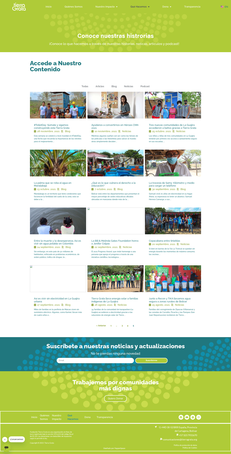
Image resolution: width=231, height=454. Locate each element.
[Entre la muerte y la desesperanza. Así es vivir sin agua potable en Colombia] (58, 221)
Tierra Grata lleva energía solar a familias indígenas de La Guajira (114, 300)
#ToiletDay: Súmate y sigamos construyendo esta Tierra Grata (51, 126)
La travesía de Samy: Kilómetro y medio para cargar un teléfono (171, 184)
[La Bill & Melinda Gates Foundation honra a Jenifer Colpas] (115, 221)
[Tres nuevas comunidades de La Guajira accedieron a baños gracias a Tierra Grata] (173, 105)
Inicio (49, 6)
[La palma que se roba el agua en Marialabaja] (58, 163)
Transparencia (192, 6)
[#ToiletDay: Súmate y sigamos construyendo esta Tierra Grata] (58, 105)
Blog (114, 86)
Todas (85, 86)
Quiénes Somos (73, 6)
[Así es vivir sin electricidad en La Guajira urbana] (58, 278)
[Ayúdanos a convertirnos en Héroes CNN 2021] (115, 105)
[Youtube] (186, 417)
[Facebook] (181, 417)
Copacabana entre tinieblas (164, 240)
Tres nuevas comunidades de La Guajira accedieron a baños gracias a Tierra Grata (172, 126)
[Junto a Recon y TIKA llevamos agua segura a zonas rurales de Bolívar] (173, 278)
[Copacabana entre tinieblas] (173, 221)
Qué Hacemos (138, 6)
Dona (165, 6)
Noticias (128, 86)
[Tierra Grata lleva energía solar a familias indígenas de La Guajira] (115, 278)
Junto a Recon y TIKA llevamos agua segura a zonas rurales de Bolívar (169, 300)
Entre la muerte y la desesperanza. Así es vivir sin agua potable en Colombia (57, 242)
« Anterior (101, 325)
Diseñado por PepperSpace (114, 448)
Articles (100, 86)
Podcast (145, 86)
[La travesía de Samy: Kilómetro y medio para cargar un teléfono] (173, 163)
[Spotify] (192, 417)
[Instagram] (198, 417)
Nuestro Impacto (105, 6)
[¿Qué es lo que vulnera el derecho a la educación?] (115, 163)
